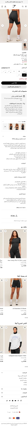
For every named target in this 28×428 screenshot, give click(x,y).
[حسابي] (5, 6)
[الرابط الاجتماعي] (21, 400)
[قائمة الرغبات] (5, 231)
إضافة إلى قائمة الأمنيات (13, 87)
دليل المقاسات (4, 67)
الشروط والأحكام (14, 405)
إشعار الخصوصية (14, 408)
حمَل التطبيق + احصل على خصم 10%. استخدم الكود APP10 (13, 1)
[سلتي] (2, 6)
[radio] (25, 46)
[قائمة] (26, 6)
